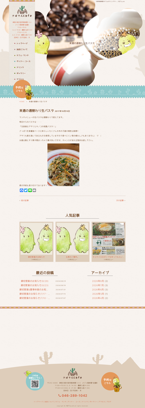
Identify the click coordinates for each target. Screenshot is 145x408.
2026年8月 (98, 281)
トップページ (38, 401)
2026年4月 (98, 298)
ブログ (109, 401)
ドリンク (85, 401)
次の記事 (120, 200)
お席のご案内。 (72, 257)
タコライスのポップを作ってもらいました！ (109, 257)
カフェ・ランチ (60, 401)
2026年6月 (98, 289)
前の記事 (25, 200)
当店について (49, 401)
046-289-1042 (74, 395)
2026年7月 (98, 285)
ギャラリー (93, 401)
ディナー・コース (74, 401)
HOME (21, 101)
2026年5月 (98, 294)
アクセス (102, 401)
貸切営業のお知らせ (36, 257)
